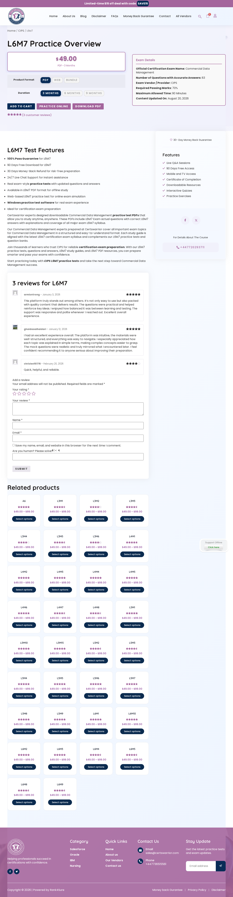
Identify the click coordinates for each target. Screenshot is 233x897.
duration (24, 93)
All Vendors (183, 16)
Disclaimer (99, 16)
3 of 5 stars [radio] (24, 394)
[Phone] (140, 861)
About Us (69, 16)
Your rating (20, 389)
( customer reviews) (37, 115)
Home (53, 16)
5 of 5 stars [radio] (34, 394)
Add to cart (21, 106)
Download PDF (88, 106)
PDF (46, 80)
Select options (24, 519)
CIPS (21, 31)
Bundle (72, 80)
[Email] (140, 850)
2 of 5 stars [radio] (19, 394)
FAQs (114, 16)
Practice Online (53, 106)
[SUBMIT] (221, 866)
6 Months (72, 93)
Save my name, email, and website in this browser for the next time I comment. (68, 445)
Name (17, 420)
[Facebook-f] (10, 871)
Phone (150, 860)
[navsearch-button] (199, 16)
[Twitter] (16, 871)
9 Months (94, 93)
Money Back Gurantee (138, 16)
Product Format (23, 80)
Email (17, 432)
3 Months (51, 93)
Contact (165, 16)
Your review (21, 400)
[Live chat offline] (214, 545)
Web (57, 80)
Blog (83, 16)
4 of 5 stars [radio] (29, 394)
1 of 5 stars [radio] (14, 394)
